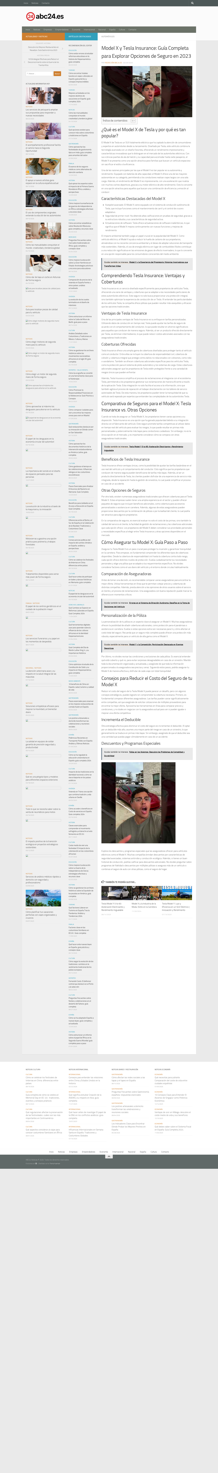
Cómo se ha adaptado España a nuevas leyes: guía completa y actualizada (81, 1021)
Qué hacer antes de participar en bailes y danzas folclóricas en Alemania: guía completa (80, 579)
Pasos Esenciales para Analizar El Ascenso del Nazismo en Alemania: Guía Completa (81, 489)
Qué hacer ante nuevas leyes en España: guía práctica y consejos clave (80, 947)
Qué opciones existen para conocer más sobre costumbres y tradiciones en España (81, 133)
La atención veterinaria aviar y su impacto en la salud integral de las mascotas (41, 674)
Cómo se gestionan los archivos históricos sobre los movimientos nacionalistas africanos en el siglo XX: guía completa (81, 356)
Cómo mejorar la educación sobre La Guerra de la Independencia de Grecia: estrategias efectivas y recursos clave (79, 871)
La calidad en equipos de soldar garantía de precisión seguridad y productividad (41, 744)
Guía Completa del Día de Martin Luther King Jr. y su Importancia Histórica (79, 650)
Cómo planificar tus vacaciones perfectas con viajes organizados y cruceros (41, 915)
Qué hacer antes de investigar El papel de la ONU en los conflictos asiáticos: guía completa (87, 1115)
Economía (76, 29)
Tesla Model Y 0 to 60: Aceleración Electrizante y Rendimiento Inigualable (113, 906)
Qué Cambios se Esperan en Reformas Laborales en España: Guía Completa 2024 (81, 611)
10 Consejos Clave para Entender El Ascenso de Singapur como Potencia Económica (171, 1098)
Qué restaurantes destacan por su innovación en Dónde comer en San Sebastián (81, 430)
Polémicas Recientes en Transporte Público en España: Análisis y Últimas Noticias (81, 741)
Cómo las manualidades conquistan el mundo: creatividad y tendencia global (80, 116)
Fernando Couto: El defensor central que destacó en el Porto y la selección (81, 984)
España (112, 29)
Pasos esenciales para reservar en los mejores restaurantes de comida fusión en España (81, 704)
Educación (73, 50)
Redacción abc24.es (113, 63)
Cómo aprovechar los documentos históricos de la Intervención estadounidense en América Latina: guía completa (80, 449)
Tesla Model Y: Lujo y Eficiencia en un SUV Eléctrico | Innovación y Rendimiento (175, 906)
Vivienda (72, 277)
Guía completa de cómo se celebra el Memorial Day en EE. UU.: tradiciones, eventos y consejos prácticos (43, 1098)
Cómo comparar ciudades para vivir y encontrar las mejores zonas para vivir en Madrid (81, 413)
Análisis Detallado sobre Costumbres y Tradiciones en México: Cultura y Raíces (80, 336)
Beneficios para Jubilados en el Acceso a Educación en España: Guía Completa (81, 506)
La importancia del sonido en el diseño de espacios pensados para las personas (43, 474)
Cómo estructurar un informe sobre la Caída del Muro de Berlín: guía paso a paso (80, 319)
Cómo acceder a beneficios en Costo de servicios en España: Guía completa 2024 (80, 811)
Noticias (35, 3)
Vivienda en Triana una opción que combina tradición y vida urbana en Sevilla (80, 794)
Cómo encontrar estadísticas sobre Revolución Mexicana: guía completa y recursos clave (81, 226)
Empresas (48, 29)
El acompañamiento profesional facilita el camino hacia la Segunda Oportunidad (43, 148)
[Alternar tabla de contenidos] (132, 121)
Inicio (26, 3)
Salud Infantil (82, 370)
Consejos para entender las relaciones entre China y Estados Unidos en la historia (86, 1080)
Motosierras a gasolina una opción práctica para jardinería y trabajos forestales (41, 541)
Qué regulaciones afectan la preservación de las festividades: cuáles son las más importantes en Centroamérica (44, 1115)
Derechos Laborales (76, 605)
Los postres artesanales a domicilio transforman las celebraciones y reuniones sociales (127, 1109)
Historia (72, 180)
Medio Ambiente (74, 681)
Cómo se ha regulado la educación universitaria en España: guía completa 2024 (80, 758)
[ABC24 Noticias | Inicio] (45, 16)
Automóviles (108, 36)
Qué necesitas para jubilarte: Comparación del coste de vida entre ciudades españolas (171, 1080)
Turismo (72, 70)
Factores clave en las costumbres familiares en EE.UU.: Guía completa (79, 930)
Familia (29, 603)
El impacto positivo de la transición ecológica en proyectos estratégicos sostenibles (42, 844)
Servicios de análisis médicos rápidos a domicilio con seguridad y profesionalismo (43, 879)
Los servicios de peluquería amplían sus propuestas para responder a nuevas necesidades (42, 112)
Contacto (45, 3)
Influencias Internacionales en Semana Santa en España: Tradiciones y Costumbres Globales (86, 1132)
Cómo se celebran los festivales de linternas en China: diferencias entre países (81, 563)
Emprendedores (62, 29)
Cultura (122, 29)
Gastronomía (73, 144)
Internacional (89, 29)
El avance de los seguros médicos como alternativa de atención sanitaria (80, 169)
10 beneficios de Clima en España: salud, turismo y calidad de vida (81, 687)
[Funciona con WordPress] (36, 1163)
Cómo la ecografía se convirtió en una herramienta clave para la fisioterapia (81, 376)
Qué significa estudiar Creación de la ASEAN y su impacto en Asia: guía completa (85, 1098)
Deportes (72, 370)
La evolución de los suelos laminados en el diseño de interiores (79, 302)
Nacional (102, 29)
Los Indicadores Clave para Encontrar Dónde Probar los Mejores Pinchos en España (129, 1126)
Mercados (72, 237)
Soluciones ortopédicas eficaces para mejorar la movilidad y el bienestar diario (42, 709)
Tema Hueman (55, 1163)
